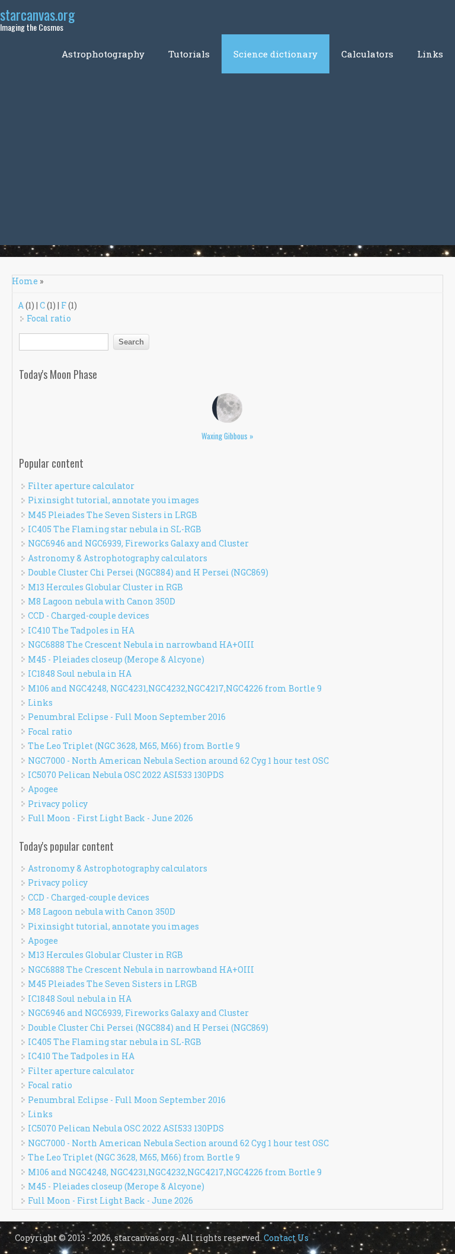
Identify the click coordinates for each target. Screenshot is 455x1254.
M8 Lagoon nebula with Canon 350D (101, 601)
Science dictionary (275, 54)
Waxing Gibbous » (227, 436)
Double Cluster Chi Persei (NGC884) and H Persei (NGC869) (148, 572)
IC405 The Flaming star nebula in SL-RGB (114, 529)
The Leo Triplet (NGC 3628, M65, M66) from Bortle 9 (134, 745)
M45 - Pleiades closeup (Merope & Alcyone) (116, 659)
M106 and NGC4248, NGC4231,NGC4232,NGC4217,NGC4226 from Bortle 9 (175, 688)
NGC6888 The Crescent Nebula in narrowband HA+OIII (141, 644)
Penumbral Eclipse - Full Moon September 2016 (127, 716)
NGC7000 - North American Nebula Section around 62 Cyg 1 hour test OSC (178, 760)
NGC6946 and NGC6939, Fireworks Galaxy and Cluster (138, 543)
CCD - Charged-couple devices (88, 615)
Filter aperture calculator (81, 485)
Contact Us (286, 1237)
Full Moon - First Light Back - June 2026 (110, 818)
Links (430, 54)
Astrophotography (103, 54)
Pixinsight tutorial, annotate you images (113, 500)
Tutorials (189, 54)
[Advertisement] (227, 162)
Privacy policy (58, 803)
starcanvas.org (37, 14)
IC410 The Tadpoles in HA (81, 630)
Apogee (43, 789)
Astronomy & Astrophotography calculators (117, 558)
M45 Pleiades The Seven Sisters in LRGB (112, 514)
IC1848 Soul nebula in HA (80, 673)
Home (25, 281)
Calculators (367, 54)
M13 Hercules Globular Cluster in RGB (105, 587)
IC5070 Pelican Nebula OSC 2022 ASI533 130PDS (126, 774)
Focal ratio (49, 318)
